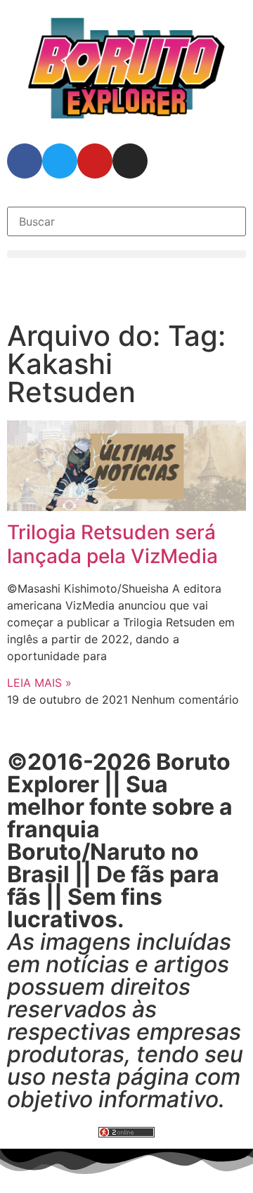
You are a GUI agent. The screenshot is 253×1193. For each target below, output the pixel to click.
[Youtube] (94, 161)
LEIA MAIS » (39, 683)
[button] (126, 254)
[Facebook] (24, 161)
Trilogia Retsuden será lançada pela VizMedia (112, 544)
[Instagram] (130, 161)
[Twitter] (59, 161)
